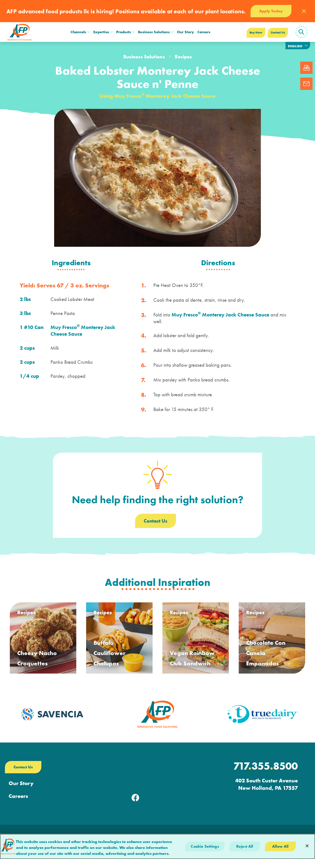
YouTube (179, 797)
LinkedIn (157, 797)
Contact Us (278, 32)
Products (123, 32)
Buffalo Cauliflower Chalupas (110, 653)
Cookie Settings (205, 846)
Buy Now (256, 32)
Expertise (101, 32)
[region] (157, 846)
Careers (203, 32)
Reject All (244, 846)
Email (306, 84)
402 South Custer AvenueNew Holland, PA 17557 (266, 784)
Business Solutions (154, 32)
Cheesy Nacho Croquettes (37, 658)
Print (306, 68)
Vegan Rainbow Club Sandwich (192, 658)
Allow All (280, 846)
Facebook (135, 797)
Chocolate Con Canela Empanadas (265, 653)
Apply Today (271, 11)
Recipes (183, 56)
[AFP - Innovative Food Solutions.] (19, 32)
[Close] (307, 846)
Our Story (185, 32)
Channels (78, 32)
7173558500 (265, 766)
